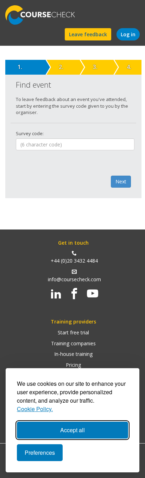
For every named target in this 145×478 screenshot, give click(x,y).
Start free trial (73, 332)
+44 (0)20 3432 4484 (74, 260)
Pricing (73, 364)
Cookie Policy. (35, 409)
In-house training (73, 354)
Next (120, 181)
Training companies (73, 343)
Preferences (40, 452)
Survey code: (30, 133)
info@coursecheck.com (74, 279)
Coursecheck (44, 15)
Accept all (72, 430)
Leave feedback (88, 34)
